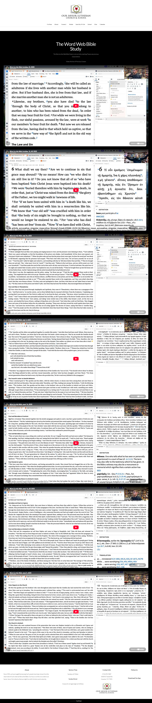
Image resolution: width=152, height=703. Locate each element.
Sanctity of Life (80, 24)
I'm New (49, 24)
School (90, 24)
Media (71, 24)
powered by (76, 701)
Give (95, 24)
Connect (63, 24)
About (57, 24)
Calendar (102, 24)
